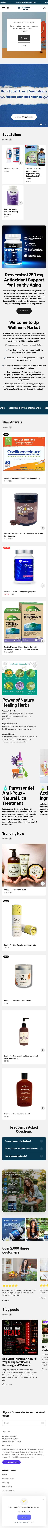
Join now (24, 38)
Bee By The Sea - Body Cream (15, 890)
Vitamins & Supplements (24, 117)
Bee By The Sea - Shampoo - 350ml (17, 1114)
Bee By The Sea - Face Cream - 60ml (17, 1000)
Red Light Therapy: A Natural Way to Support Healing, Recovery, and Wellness (19, 1362)
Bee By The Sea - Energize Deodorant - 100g (20, 945)
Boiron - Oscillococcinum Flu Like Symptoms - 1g (22, 478)
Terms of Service (8, 1490)
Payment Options (8, 1479)
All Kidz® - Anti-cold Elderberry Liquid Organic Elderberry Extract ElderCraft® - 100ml (33, 173)
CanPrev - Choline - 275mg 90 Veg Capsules (20, 592)
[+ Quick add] (20, 163)
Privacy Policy (7, 1486)
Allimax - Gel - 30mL (11, 169)
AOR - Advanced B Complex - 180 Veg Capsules (11, 211)
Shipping (5, 1483)
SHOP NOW (24, 311)
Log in (24, 46)
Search (4, 1475)
